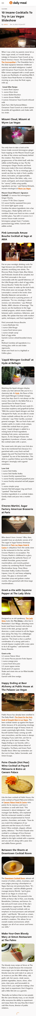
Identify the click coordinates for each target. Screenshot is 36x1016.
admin (6, 24)
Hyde (17, 393)
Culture (4, 9)
